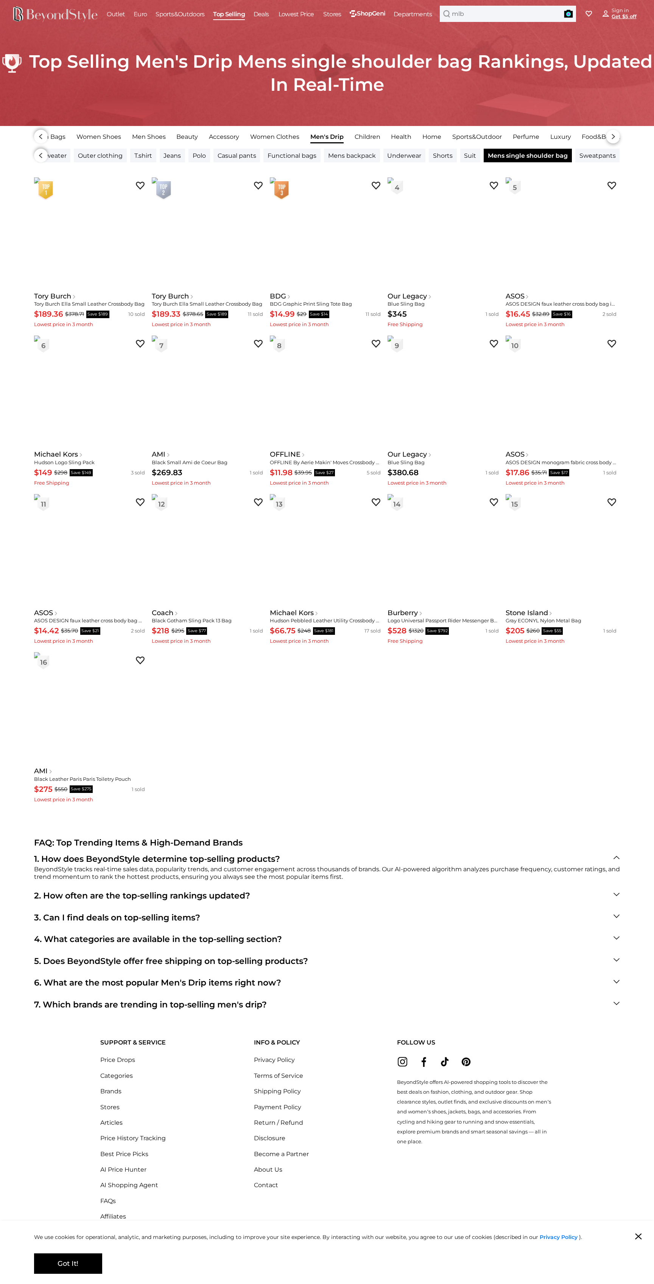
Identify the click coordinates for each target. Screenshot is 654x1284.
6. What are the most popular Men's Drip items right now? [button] (157, 982)
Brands (110, 1091)
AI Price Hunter (123, 1169)
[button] (568, 14)
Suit (470, 155)
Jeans (172, 155)
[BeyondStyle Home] (55, 14)
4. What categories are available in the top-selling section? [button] (158, 939)
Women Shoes (98, 136)
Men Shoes (149, 136)
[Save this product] (140, 185)
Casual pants (237, 155)
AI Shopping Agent (129, 1185)
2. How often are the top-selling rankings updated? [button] (142, 895)
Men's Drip (327, 136)
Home (431, 136)
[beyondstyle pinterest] (466, 1061)
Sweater (54, 155)
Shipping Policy (277, 1091)
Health (401, 136)
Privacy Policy (274, 1059)
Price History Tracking (133, 1138)
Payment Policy (277, 1107)
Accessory (224, 136)
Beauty (187, 136)
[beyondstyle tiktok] (444, 1061)
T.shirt (143, 155)
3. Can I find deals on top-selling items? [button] (117, 917)
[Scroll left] (41, 136)
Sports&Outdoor (477, 136)
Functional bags (292, 155)
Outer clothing (100, 155)
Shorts (443, 155)
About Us (268, 1169)
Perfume (526, 136)
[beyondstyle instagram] (402, 1061)
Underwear (404, 155)
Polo (199, 155)
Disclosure (269, 1138)
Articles (111, 1122)
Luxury (560, 136)
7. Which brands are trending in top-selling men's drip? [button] (150, 1004)
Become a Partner (281, 1154)
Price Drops (117, 1059)
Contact (266, 1185)
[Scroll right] (613, 136)
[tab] (98, 136)
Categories (116, 1075)
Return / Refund (278, 1122)
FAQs (108, 1201)
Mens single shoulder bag (528, 155)
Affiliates (113, 1216)
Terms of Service (278, 1075)
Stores (110, 1107)
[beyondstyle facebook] (423, 1061)
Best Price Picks (124, 1154)
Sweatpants (597, 155)
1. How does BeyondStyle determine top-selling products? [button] (157, 859)
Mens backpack (352, 155)
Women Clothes (274, 136)
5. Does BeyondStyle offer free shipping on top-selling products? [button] (171, 961)
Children (367, 136)
